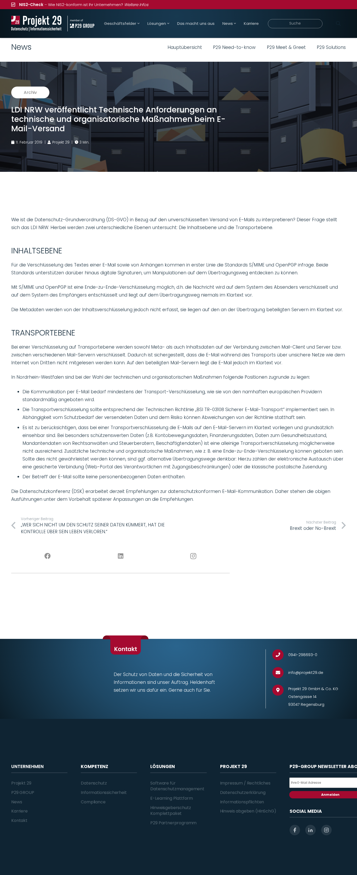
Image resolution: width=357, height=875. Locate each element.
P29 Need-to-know (234, 47)
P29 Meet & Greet (286, 47)
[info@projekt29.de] (280, 672)
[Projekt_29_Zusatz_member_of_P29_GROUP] (80, 23)
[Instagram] (193, 556)
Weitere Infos (136, 4)
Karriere (19, 811)
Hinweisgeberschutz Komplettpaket (170, 810)
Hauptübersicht (185, 47)
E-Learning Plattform (171, 798)
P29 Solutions (331, 47)
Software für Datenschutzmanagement (177, 786)
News (16, 802)
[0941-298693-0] (280, 655)
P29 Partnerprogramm (173, 823)
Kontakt (19, 820)
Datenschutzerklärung (243, 792)
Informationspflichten (242, 802)
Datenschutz (94, 783)
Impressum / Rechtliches (245, 783)
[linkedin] (310, 830)
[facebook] (295, 830)
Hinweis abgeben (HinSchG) (248, 811)
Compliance (93, 802)
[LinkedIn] (120, 556)
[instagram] (326, 830)
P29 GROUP (22, 792)
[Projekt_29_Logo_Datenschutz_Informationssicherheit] (36, 23)
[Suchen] (338, 23)
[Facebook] (47, 556)
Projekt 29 (21, 783)
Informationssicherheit (103, 792)
